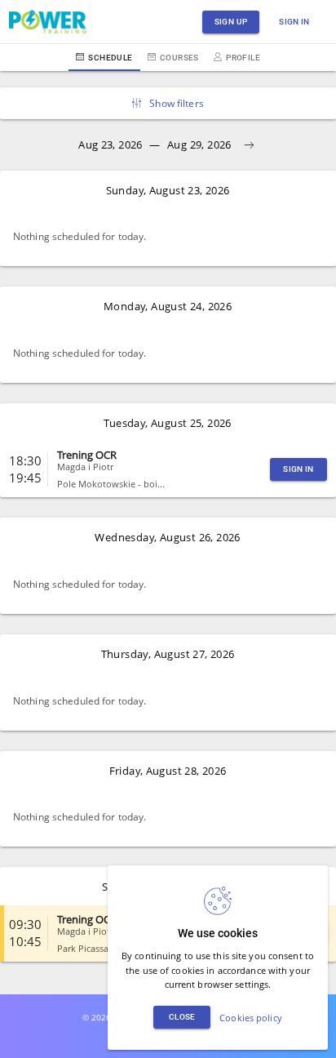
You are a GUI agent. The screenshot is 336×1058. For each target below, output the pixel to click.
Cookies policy (250, 1017)
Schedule (110, 57)
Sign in (294, 21)
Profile (243, 57)
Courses (179, 57)
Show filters (176, 103)
